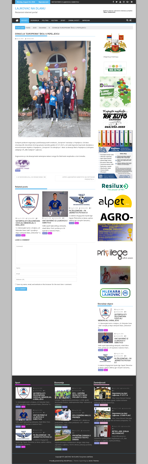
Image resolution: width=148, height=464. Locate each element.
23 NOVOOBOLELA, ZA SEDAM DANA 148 (32, 177)
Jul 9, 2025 (77, 430)
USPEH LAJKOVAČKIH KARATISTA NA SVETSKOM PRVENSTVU (78, 178)
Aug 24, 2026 (21, 218)
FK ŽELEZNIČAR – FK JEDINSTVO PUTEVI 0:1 (66, 2)
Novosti (24, 20)
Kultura (54, 20)
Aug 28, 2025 (77, 410)
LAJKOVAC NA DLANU (30, 8)
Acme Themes (94, 461)
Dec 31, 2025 (77, 388)
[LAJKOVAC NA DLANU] (17, 20)
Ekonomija (35, 20)
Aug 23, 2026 (47, 218)
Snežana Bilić (30, 39)
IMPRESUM (86, 20)
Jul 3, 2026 (116, 388)
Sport (63, 20)
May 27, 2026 (117, 408)
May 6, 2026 (116, 426)
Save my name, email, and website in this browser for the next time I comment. (44, 284)
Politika (45, 20)
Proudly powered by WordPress (60, 461)
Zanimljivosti (73, 20)
